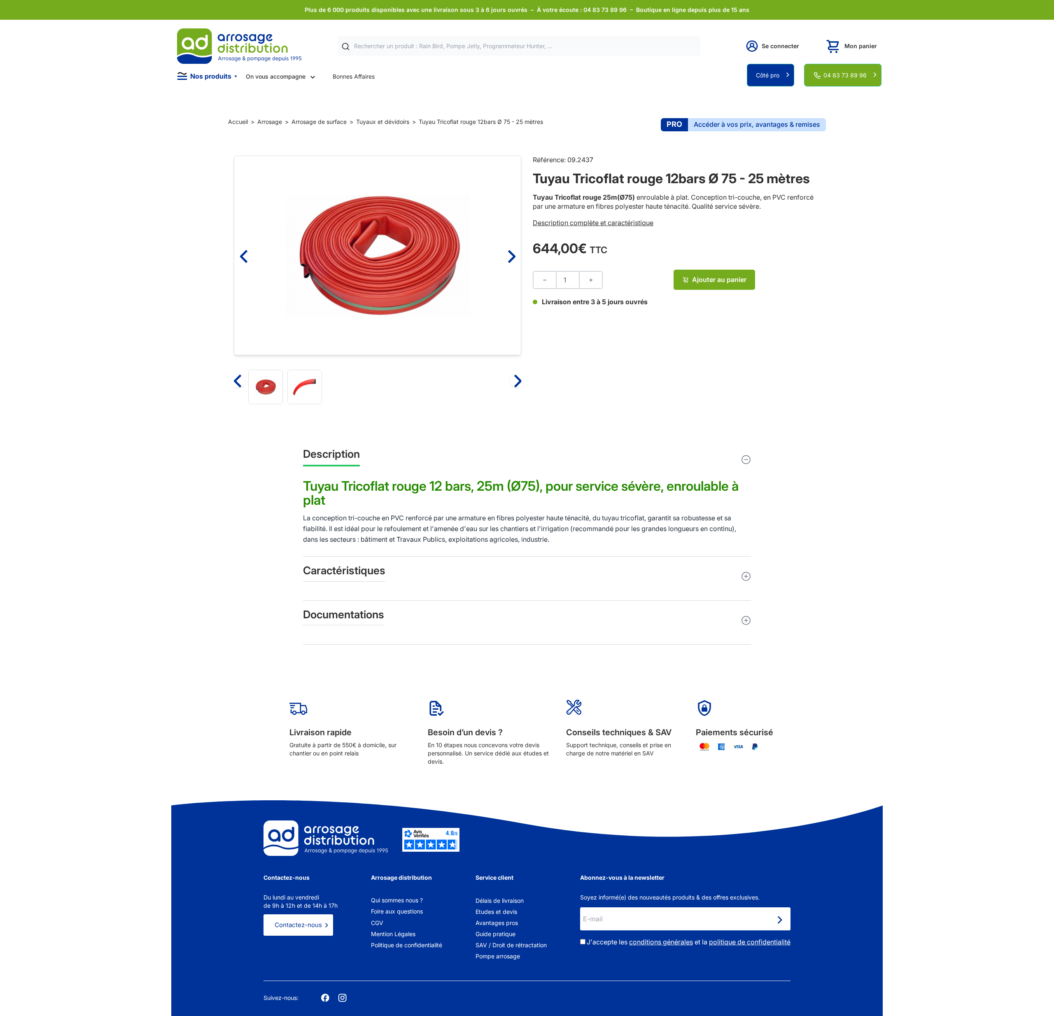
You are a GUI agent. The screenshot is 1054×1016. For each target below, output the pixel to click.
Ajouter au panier (719, 279)
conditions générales (661, 942)
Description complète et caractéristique (593, 223)
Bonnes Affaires (354, 76)
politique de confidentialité (749, 942)
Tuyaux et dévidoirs (382, 121)
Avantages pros (497, 922)
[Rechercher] (345, 46)
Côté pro (767, 75)
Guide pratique (495, 933)
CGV (377, 922)
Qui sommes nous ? (397, 900)
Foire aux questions (397, 911)
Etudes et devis (496, 911)
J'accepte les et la (688, 942)
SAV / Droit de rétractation (511, 944)
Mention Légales (393, 933)
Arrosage (269, 121)
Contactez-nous (298, 925)
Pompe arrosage (498, 956)
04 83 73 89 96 (845, 75)
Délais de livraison (500, 900)
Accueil (238, 121)
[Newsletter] (779, 919)
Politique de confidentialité (406, 944)
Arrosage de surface (319, 121)
